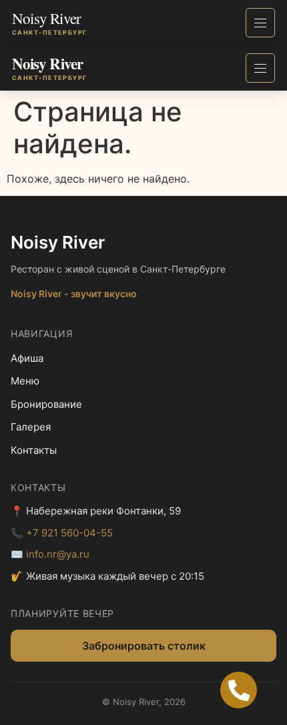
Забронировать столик (144, 645)
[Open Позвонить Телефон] (238, 690)
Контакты (34, 450)
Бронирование (46, 404)
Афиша (27, 358)
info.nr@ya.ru (57, 554)
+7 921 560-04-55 (69, 532)
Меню (25, 380)
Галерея (31, 426)
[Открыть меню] (260, 22)
